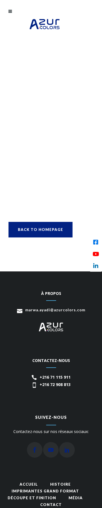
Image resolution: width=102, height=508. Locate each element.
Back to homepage (40, 229)
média (76, 498)
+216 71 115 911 (55, 377)
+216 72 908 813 (55, 384)
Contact (51, 504)
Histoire (60, 484)
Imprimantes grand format (45, 491)
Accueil (29, 484)
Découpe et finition (32, 498)
